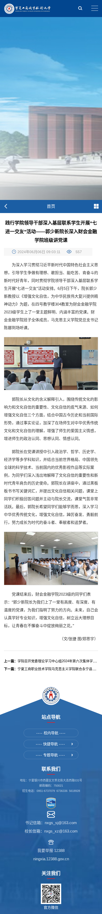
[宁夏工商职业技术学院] (27, 8)
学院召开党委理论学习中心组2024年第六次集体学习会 (52, 661)
